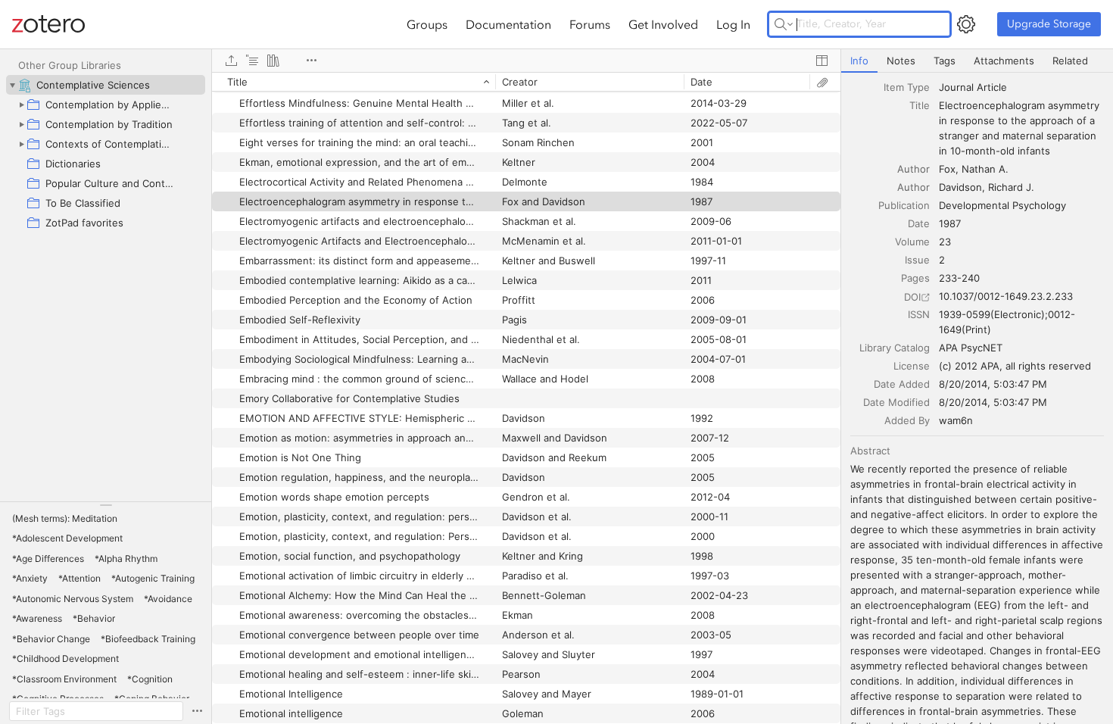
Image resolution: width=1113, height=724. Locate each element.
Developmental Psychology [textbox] (1002, 205)
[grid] (526, 398)
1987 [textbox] (950, 223)
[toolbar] (526, 60)
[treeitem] (105, 85)
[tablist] (977, 61)
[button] (65, 519)
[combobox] (1021, 87)
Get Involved (663, 24)
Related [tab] (1070, 61)
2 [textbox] (942, 260)
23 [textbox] (945, 242)
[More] (311, 60)
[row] (526, 82)
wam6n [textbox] (956, 420)
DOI (912, 297)
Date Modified (896, 402)
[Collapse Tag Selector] (105, 505)
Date (919, 223)
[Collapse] (12, 85)
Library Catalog (894, 348)
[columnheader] (353, 82)
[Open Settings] (966, 24)
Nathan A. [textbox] (985, 169)
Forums (589, 24)
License (911, 366)
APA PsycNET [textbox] (970, 348)
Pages (915, 278)
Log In (733, 24)
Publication (904, 205)
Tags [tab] (945, 61)
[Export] (231, 60)
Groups (427, 24)
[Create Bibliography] (273, 60)
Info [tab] (859, 61)
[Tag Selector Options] (197, 711)
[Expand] (21, 104)
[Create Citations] (252, 60)
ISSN (919, 314)
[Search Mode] (783, 24)
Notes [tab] (901, 61)
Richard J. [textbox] (1011, 187)
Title (919, 105)
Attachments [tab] (1004, 61)
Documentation (508, 24)
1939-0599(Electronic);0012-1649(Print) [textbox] (1007, 321)
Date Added (902, 384)
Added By (907, 420)
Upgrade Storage (1049, 23)
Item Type (907, 87)
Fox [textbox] (947, 169)
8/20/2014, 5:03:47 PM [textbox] (993, 384)
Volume (912, 242)
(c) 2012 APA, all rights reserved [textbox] (1015, 366)
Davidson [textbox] (960, 187)
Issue (917, 260)
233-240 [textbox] (959, 278)
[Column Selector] (821, 60)
